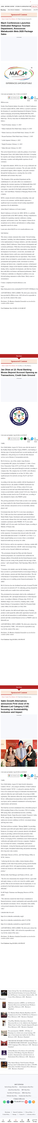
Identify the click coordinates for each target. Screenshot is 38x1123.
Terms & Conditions (18, 1112)
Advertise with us (31, 1114)
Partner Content (9, 6)
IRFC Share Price (26, 1090)
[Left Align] (2, 2)
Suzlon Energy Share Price (11, 1087)
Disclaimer (7, 1112)
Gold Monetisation (26, 9)
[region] (19, 49)
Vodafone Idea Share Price (25, 1096)
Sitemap (14, 1114)
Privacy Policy (29, 1112)
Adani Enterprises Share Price (26, 1087)
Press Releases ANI (13, 19)
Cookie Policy (6, 1114)
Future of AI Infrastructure (23, 6)
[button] (21, 97)
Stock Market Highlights (14, 9)
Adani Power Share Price (14, 1090)
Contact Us (22, 1114)
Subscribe (34, 6)
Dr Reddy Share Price (12, 1096)
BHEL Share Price (26, 1093)
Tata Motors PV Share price (13, 1093)
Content (6, 19)
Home (2, 6)
